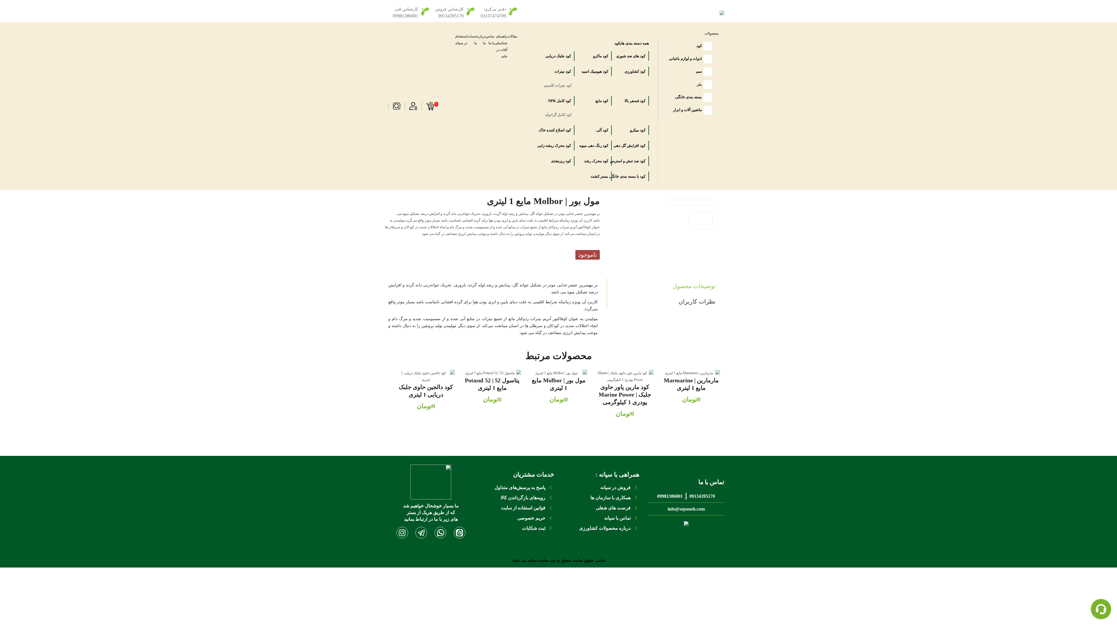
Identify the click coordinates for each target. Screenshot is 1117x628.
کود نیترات (562, 71)
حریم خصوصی (531, 517)
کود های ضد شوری (632, 56)
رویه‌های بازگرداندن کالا (523, 497)
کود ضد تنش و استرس (632, 161)
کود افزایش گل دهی (632, 145)
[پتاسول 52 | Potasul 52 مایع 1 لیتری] (492, 373)
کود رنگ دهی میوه (595, 145)
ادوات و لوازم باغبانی (685, 58)
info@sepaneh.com (686, 508)
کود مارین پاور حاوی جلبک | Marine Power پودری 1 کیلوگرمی (625, 394)
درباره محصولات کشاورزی (605, 528)
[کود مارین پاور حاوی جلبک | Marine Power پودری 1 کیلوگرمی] (625, 376)
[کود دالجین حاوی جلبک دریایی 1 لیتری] (426, 376)
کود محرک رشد (595, 161)
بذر (699, 84)
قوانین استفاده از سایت (523, 507)
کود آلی (601, 130)
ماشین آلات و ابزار (687, 110)
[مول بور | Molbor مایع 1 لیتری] (558, 373)
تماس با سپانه (617, 517)
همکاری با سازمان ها (610, 497)
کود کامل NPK (559, 101)
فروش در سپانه (615, 487)
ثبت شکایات (533, 528)
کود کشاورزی (634, 71)
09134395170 (702, 496)
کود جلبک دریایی (558, 56)
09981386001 (670, 496)
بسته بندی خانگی (688, 97)
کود (699, 46)
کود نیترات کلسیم (559, 85)
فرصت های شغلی (613, 507)
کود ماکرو (600, 56)
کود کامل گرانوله (559, 115)
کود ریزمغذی (560, 161)
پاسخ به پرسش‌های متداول (520, 487)
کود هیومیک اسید (595, 71)
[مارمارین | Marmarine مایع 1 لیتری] (691, 373)
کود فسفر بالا (634, 101)
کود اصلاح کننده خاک (558, 130)
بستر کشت (599, 176)
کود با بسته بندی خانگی (632, 176)
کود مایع (601, 101)
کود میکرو (637, 130)
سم (699, 71)
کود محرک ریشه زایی (558, 145)
